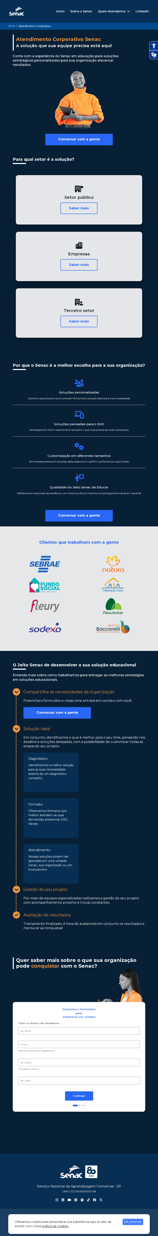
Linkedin (142, 11)
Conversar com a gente (79, 139)
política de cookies (55, 1226)
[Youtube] (69, 1200)
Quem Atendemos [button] (111, 11)
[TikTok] (88, 1200)
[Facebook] (94, 1200)
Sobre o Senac (81, 11)
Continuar (79, 1096)
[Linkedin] (63, 1200)
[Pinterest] (75, 1200)
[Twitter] (100, 1200)
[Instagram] (57, 1200)
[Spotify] (82, 1200)
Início (60, 11)
